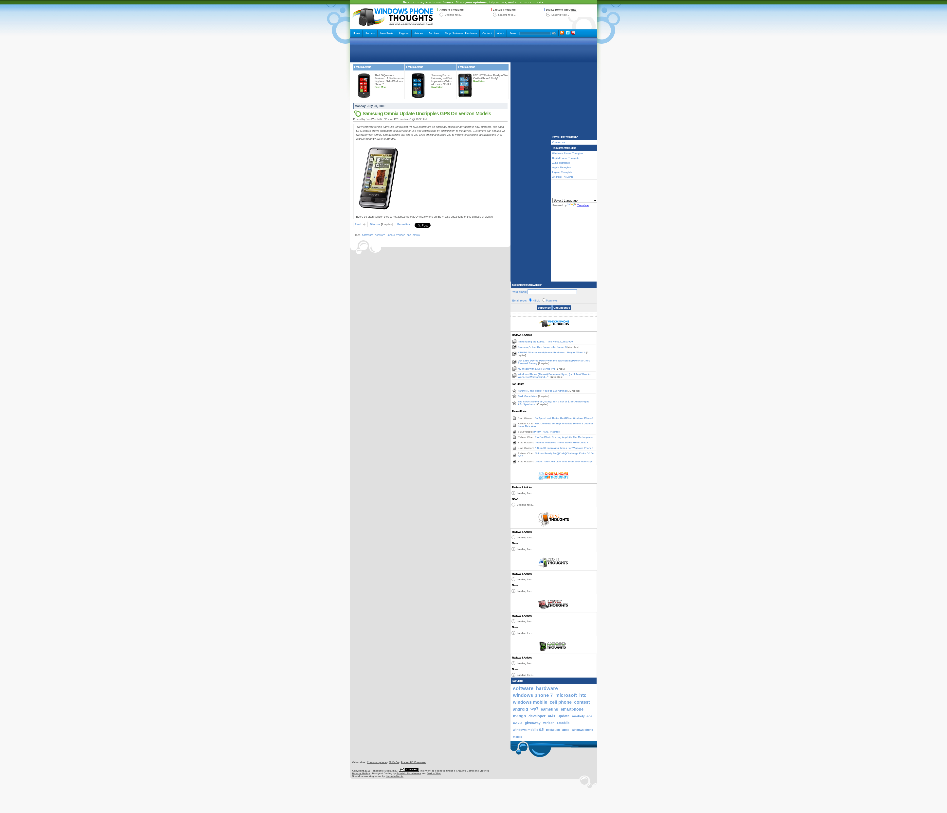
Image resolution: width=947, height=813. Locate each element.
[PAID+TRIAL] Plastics (546, 431)
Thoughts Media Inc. (385, 770)
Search (514, 33)
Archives (434, 33)
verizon (400, 234)
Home (356, 33)
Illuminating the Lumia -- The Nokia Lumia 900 (545, 341)
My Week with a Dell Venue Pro (537, 368)
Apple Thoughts (561, 167)
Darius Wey (434, 773)
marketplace (582, 716)
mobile (517, 736)
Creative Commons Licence (472, 770)
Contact (487, 33)
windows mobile (530, 702)
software (380, 234)
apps (565, 730)
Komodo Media (394, 776)
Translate (583, 205)
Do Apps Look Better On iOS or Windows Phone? (564, 418)
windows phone (582, 729)
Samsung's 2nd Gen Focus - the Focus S (542, 347)
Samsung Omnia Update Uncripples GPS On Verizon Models (427, 113)
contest (582, 702)
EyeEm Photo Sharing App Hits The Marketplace (564, 437)
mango (519, 716)
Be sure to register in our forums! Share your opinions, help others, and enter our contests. (473, 2)
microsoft (566, 695)
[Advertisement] (473, 50)
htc (582, 695)
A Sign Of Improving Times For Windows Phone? (564, 448)
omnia (416, 234)
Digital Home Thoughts (561, 9)
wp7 (534, 709)
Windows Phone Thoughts (567, 153)
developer (537, 716)
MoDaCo (394, 762)
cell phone (561, 702)
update (391, 234)
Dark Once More (528, 396)
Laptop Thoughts (504, 9)
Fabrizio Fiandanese (409, 773)
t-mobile (563, 723)
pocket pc (553, 730)
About (500, 33)
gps (409, 234)
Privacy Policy (361, 773)
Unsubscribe (561, 307)
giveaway (533, 723)
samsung (549, 709)
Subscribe (544, 307)
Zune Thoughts (561, 162)
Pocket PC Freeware (413, 762)
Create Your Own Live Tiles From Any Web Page (564, 461)
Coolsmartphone (377, 762)
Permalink (403, 224)
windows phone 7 (533, 695)
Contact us (558, 142)
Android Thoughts (451, 9)
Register (404, 33)
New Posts (386, 33)
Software (457, 33)
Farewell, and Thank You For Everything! (542, 390)
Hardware (471, 33)
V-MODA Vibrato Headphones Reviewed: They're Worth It (552, 352)
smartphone (572, 709)
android (520, 709)
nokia (517, 723)
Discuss (375, 224)
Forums (370, 33)
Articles (418, 33)
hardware (367, 234)
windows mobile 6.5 (528, 730)
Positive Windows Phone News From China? (561, 442)
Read (358, 224)
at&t (551, 716)
